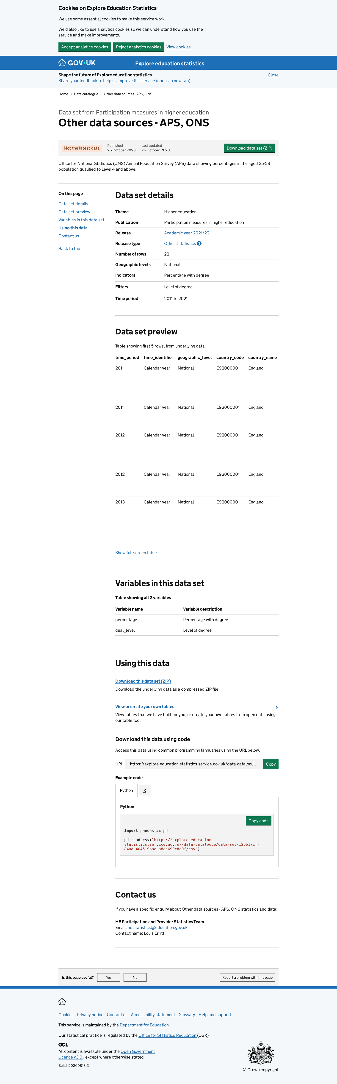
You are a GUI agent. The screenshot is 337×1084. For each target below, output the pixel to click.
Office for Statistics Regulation (167, 1035)
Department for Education (144, 1025)
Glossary (187, 1014)
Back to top (69, 248)
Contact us (68, 236)
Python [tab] (126, 790)
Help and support (215, 1014)
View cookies (178, 47)
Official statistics (183, 243)
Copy (271, 764)
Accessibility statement (153, 1014)
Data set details (73, 203)
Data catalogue (86, 94)
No (139, 977)
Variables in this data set (81, 219)
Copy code (259, 820)
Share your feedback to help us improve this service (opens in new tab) (124, 80)
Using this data (73, 228)
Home (63, 94)
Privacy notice (90, 1014)
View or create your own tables (144, 706)
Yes (113, 977)
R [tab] (144, 790)
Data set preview (74, 211)
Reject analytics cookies (138, 47)
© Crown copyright (261, 1069)
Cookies (66, 1014)
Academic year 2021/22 (186, 233)
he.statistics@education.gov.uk (158, 927)
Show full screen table (136, 552)
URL (119, 764)
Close (273, 75)
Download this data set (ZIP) (143, 681)
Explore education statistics (169, 63)
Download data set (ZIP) (249, 148)
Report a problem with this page (247, 977)
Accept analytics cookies (84, 47)
